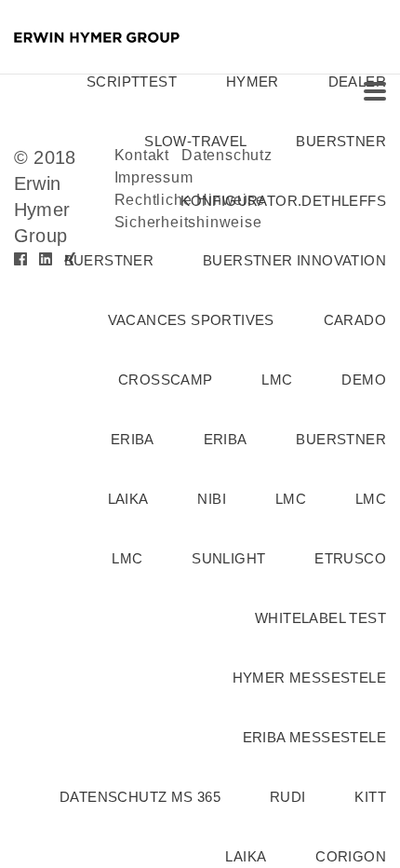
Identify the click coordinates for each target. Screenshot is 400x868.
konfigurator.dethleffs (283, 201)
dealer (357, 81)
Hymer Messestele (309, 677)
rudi (288, 797)
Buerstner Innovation (294, 260)
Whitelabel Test (320, 618)
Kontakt (142, 155)
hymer (252, 81)
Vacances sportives (191, 320)
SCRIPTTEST (132, 81)
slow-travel (195, 141)
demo (363, 379)
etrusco (350, 558)
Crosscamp (165, 379)
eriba (132, 439)
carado (355, 320)
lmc (276, 379)
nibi (211, 499)
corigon (350, 856)
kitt (370, 797)
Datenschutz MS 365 (140, 797)
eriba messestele (314, 737)
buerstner (341, 141)
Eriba (225, 439)
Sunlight (228, 558)
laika (128, 499)
